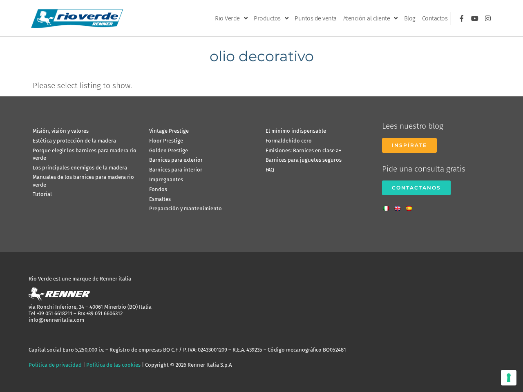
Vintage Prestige (169, 131)
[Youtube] (474, 18)
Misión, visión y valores (61, 131)
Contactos (435, 18)
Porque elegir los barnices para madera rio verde (84, 154)
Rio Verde (227, 18)
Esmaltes (160, 199)
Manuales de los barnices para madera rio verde (83, 180)
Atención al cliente (366, 18)
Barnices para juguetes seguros (304, 160)
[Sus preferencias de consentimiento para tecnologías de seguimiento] (508, 377)
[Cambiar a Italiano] (388, 206)
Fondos (158, 189)
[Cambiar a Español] (411, 206)
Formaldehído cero (289, 141)
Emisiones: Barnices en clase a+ (303, 150)
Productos (267, 18)
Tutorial (42, 194)
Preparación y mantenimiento (185, 208)
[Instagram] (487, 18)
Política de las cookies (113, 365)
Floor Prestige (166, 141)
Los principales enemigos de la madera (80, 168)
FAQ (270, 170)
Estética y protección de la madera (74, 141)
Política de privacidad (55, 365)
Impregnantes (166, 179)
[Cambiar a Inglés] (399, 206)
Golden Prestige (168, 150)
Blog (410, 18)
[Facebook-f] (461, 18)
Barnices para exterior (176, 160)
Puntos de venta (316, 18)
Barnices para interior (175, 170)
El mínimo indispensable (296, 131)
